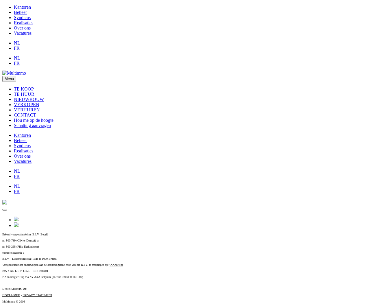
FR (17, 48)
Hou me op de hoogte (33, 120)
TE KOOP (24, 88)
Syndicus (22, 17)
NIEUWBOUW (29, 99)
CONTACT (25, 115)
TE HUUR (24, 94)
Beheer (20, 12)
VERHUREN (27, 109)
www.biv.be (116, 264)
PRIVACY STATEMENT (37, 295)
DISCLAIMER (11, 295)
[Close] (4, 210)
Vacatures (23, 33)
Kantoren (22, 7)
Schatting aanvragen (32, 125)
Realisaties (23, 22)
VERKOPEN (26, 104)
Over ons (22, 27)
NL (17, 42)
